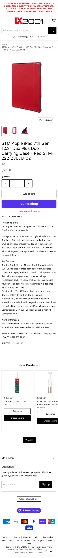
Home (4, 44)
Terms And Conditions (26, 540)
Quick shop (17, 411)
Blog (29, 543)
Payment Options (45, 540)
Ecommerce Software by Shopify (29, 552)
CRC (5, 404)
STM (6, 163)
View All (29, 440)
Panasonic (41, 407)
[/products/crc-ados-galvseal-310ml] (17, 382)
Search (17, 537)
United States (27, 499)
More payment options (29, 211)
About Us (26, 537)
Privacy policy (47, 537)
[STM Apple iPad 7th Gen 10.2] (6, 131)
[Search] (52, 30)
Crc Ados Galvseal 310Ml (15, 401)
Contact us (6, 537)
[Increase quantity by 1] (28, 183)
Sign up (46, 484)
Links (36, 537)
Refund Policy (7, 540)
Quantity (6, 177)
